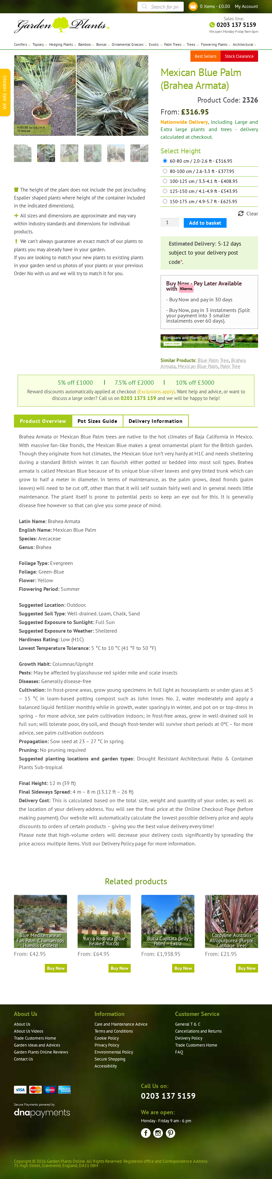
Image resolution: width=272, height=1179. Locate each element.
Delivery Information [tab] (156, 421)
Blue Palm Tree (213, 360)
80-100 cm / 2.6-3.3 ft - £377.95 (202, 171)
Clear (252, 213)
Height (191, 150)
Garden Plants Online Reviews (41, 1052)
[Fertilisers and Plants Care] (209, 341)
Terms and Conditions (114, 1031)
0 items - (215, 6)
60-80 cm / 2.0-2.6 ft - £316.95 (201, 161)
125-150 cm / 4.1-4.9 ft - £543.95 (204, 191)
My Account (246, 6)
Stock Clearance (239, 56)
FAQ (179, 1052)
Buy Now (56, 968)
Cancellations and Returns (198, 1031)
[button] (138, 65)
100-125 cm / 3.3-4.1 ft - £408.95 (204, 181)
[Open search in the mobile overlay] (160, 7)
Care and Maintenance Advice (121, 1024)
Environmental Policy (114, 1052)
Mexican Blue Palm (198, 366)
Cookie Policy (107, 1038)
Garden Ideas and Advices (37, 1045)
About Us (22, 1024)
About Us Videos (28, 1031)
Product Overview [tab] (43, 421)
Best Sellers (205, 56)
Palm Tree (230, 366)
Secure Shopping (110, 1059)
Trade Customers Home (35, 1038)
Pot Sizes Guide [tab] (97, 421)
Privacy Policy (107, 1045)
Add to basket (205, 222)
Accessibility (106, 1066)
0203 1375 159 (138, 398)
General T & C (187, 1024)
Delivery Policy (188, 1038)
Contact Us (23, 1059)
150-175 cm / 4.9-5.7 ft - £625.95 (204, 201)
